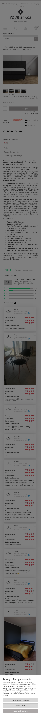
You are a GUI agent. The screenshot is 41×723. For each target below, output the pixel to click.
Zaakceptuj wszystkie (21, 711)
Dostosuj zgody (20, 705)
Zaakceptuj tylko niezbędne (20, 700)
